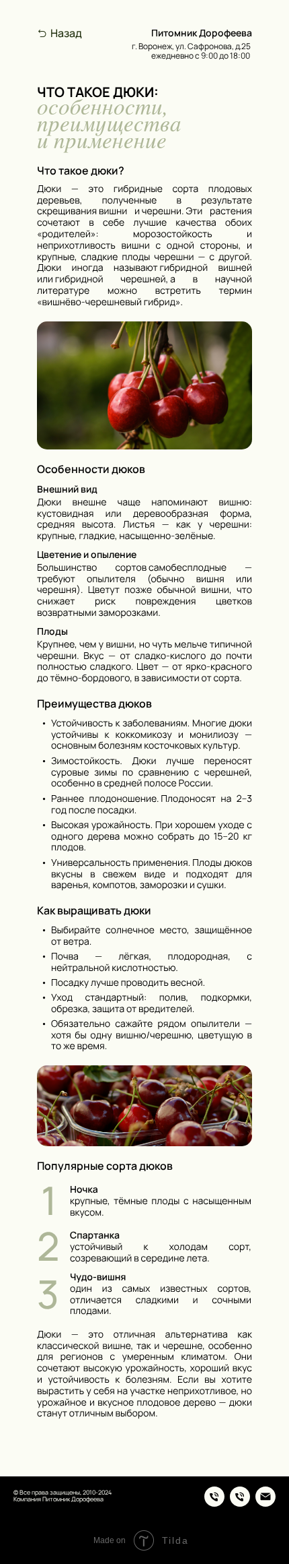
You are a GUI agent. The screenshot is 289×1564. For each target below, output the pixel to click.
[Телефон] (214, 1497)
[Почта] (265, 1497)
